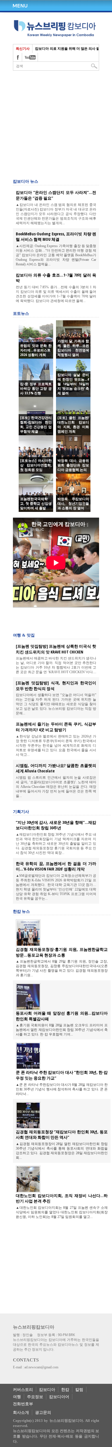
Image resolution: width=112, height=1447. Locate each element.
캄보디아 (47, 1389)
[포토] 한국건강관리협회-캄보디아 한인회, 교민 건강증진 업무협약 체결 (36, 425)
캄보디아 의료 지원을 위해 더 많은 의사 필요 (69, 48)
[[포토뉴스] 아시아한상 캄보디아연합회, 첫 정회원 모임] (36, 454)
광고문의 (43, 1412)
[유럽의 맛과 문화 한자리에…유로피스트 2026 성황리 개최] (36, 339)
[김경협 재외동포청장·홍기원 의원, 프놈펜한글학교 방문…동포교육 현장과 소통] (28, 945)
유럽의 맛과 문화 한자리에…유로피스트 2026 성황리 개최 (36, 350)
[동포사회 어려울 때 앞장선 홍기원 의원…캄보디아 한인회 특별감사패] (28, 1008)
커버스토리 (23, 1389)
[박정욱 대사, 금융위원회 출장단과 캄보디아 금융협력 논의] (73, 454)
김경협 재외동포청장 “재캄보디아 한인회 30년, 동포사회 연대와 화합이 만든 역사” (62, 1134)
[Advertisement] (59, 620)
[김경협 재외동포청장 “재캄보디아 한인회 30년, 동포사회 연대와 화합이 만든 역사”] (28, 1127)
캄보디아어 (59, 1396)
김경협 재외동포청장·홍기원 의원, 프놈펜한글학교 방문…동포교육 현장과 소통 (62, 952)
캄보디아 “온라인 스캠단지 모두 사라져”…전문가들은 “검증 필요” (56, 195)
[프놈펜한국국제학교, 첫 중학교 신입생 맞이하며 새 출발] (36, 493)
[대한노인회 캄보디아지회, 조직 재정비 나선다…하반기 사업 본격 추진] (28, 1191)
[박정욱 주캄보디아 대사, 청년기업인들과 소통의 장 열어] (73, 493)
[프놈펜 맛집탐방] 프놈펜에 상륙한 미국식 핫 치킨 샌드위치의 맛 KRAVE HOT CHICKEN (56, 649)
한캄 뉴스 (21, 911)
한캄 (65, 1389)
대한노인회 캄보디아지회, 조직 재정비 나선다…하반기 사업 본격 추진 (62, 1198)
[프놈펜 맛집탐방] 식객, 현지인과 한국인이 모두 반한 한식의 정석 (56, 685)
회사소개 (21, 1412)
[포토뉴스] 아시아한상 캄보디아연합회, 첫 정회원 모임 (36, 465)
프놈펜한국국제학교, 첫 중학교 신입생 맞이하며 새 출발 (36, 503)
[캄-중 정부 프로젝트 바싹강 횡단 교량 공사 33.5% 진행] (36, 378)
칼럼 (79, 1389)
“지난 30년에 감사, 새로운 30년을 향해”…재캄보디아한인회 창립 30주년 (56, 825)
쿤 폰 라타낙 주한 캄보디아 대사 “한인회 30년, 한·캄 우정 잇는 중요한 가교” (62, 1075)
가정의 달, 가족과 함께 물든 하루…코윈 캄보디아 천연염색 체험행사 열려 (73, 348)
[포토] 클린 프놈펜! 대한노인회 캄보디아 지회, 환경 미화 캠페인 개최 (73, 425)
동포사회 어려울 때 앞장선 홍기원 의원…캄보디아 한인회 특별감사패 (62, 1015)
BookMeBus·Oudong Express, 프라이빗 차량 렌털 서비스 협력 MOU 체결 (56, 236)
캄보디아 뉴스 (25, 181)
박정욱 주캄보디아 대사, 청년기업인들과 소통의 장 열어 (73, 503)
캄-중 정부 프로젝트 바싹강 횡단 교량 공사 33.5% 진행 (36, 388)
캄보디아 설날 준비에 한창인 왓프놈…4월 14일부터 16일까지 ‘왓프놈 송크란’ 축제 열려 (73, 384)
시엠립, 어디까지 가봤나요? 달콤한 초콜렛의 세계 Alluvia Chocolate (56, 768)
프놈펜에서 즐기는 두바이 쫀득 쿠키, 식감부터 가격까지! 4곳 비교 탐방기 (56, 726)
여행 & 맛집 (24, 635)
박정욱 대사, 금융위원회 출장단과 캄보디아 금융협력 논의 (73, 465)
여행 (17, 1396)
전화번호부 (23, 1403)
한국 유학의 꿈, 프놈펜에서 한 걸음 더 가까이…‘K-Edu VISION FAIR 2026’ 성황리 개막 (56, 866)
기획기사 (21, 811)
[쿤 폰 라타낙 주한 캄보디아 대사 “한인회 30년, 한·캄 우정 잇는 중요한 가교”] (28, 1068)
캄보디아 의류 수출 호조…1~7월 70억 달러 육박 (56, 277)
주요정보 (35, 1396)
